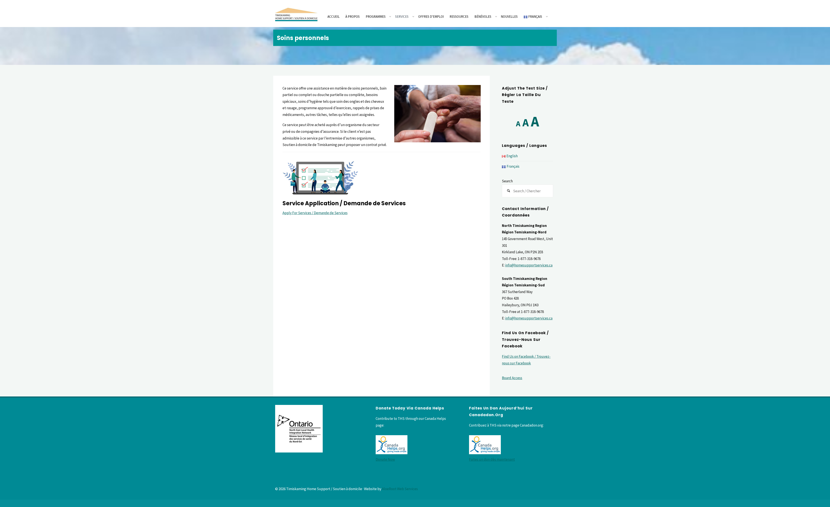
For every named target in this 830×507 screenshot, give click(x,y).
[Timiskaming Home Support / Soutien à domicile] (296, 13)
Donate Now (385, 459)
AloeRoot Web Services (400, 488)
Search (507, 181)
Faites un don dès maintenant (492, 459)
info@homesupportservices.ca (528, 265)
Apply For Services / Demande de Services (315, 212)
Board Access (512, 377)
